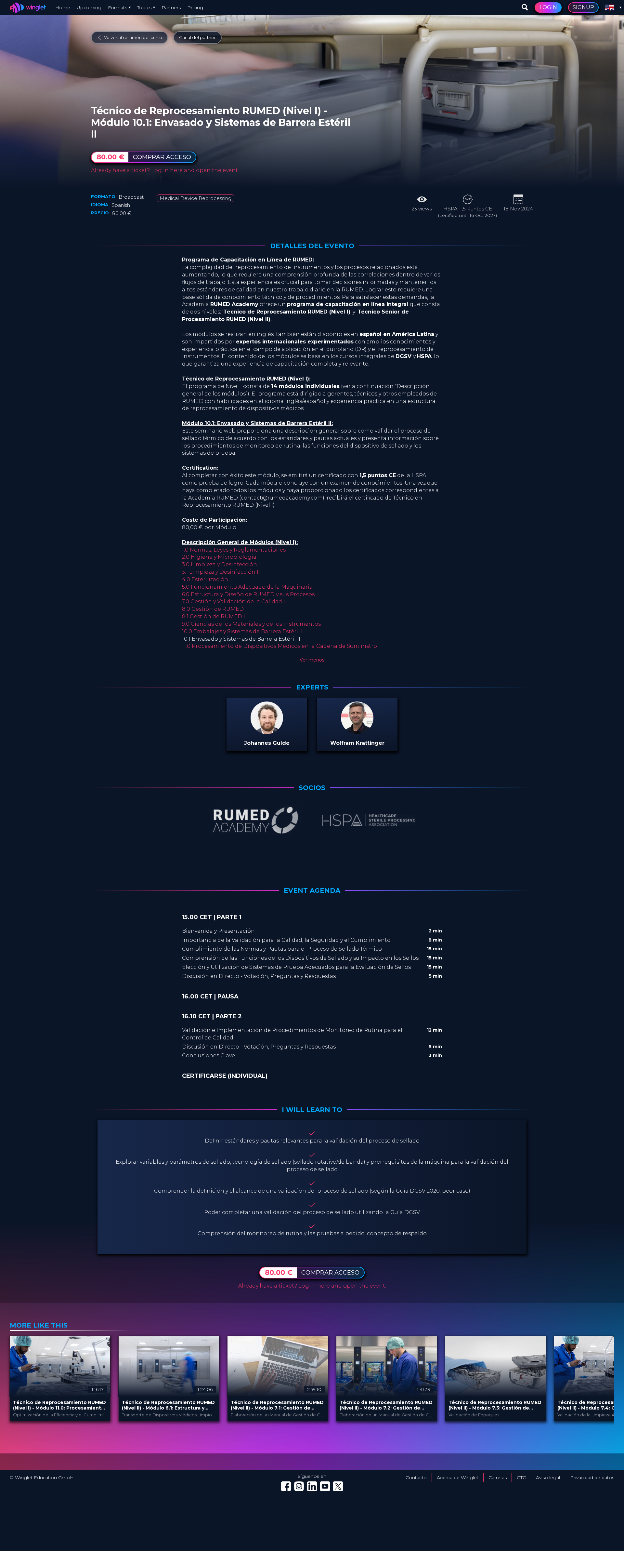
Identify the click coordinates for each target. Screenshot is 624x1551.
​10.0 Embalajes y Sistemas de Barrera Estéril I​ (242, 631)
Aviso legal (548, 1477)
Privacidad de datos (592, 1477)
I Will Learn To (312, 1110)
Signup (583, 7)
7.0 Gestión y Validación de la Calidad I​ (233, 601)
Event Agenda (312, 890)
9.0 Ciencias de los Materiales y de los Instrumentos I (253, 624)
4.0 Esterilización (205, 579)
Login (548, 7)
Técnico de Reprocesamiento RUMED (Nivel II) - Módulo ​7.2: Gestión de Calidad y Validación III (386, 1405)
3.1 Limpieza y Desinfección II (221, 572)
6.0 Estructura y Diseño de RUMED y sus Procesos (248, 594)
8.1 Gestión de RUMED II (214, 616)
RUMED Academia (170, 103)
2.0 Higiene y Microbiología (219, 557)
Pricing (195, 7)
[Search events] (525, 7)
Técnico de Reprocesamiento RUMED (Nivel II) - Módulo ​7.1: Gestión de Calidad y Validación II (277, 1405)
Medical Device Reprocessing (195, 198)
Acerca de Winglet (457, 1477)
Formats (117, 7)
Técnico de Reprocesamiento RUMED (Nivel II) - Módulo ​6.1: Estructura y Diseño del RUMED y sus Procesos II (168, 1405)
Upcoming (89, 7)
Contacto (416, 1477)
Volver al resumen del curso (133, 37)
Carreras (497, 1477)
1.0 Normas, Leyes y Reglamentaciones (234, 550)
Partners (171, 7)
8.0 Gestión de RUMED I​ (214, 609)
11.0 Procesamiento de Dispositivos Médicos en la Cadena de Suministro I (281, 646)
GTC (521, 1477)
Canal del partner (197, 37)
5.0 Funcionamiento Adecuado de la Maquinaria (247, 587)
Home (62, 7)
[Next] (608, 1378)
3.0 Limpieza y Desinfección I (221, 564)
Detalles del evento (312, 246)
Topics (144, 7)
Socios (312, 788)
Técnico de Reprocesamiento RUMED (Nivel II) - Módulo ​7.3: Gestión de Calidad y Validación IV (494, 1405)
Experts (312, 687)
